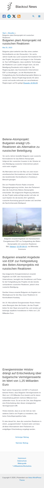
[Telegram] (9, 16)
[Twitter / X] (14, 16)
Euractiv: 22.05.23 (30, 83)
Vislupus (13, 246)
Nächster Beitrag (22, 443)
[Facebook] (4, 16)
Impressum (22, 458)
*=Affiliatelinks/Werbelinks (22, 466)
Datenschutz (22, 461)
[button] (33, 16)
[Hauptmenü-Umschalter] (39, 16)
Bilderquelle (22, 463)
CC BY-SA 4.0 (22, 246)
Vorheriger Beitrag (22, 437)
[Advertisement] (22, 109)
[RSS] (19, 16)
